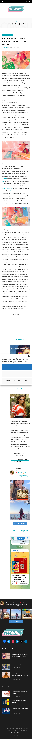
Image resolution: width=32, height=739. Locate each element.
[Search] (29, 1)
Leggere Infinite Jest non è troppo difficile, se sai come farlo (20, 656)
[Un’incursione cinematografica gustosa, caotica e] (20, 490)
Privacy (13, 732)
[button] (29, 356)
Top (16, 735)
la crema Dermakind (16, 191)
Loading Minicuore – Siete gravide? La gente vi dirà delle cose (21, 675)
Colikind (4, 178)
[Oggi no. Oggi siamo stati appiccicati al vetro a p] (20, 510)
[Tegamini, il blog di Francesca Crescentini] (16, 8)
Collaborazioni (7, 35)
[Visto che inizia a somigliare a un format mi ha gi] (27, 614)
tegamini (6, 47)
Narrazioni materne (17, 665)
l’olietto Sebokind (7, 188)
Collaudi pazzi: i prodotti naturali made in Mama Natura (14, 41)
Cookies (18, 732)
